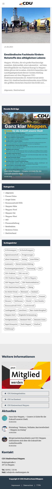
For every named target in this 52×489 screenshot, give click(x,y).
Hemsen (8, 301)
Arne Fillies (34, 259)
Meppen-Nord (11, 210)
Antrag (24, 259)
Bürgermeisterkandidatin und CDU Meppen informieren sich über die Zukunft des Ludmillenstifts (27, 440)
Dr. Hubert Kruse (11, 292)
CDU (40, 269)
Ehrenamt (24, 292)
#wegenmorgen (27, 255)
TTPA (38, 485)
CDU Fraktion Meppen (13, 278)
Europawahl (18, 296)
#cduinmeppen (10, 250)
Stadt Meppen (26, 324)
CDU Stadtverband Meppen (15, 287)
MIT (7, 220)
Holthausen (18, 301)
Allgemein (8, 90)
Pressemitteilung (12, 223)
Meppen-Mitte (11, 206)
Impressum (15, 485)
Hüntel (28, 301)
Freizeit (42, 296)
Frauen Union (11, 196)
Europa (7, 296)
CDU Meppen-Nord (12, 283)
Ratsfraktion (10, 226)
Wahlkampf (9, 329)
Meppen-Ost (10, 213)
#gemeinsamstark (12, 255)
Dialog (30, 287)
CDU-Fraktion (10, 273)
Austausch (9, 264)
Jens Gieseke (39, 301)
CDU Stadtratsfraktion (30, 283)
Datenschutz (28, 485)
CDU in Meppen (30, 278)
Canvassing (31, 269)
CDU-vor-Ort (23, 273)
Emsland (34, 292)
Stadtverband (19, 90)
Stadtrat (37, 324)
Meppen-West (11, 216)
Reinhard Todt (25, 320)
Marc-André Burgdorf (38, 310)
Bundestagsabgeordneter (14, 269)
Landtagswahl (10, 310)
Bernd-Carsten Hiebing (24, 264)
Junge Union (10, 199)
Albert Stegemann (12, 259)
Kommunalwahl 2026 (13, 203)
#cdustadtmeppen (26, 250)
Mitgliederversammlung (27, 315)
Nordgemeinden (11, 320)
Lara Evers (22, 310)
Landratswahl (29, 306)
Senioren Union (11, 230)
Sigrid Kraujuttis (11, 324)
